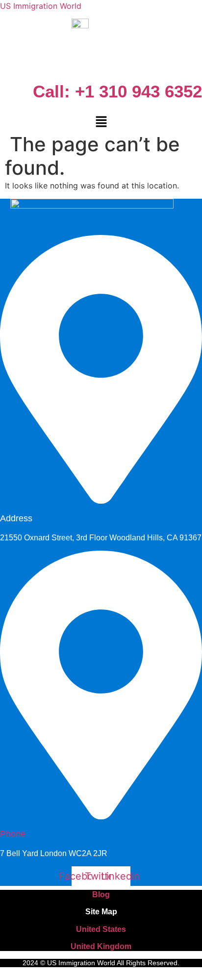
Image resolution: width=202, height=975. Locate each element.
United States (101, 929)
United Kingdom (101, 946)
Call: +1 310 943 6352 (117, 91)
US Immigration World (40, 6)
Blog (101, 894)
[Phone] (101, 814)
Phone (12, 834)
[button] (101, 122)
